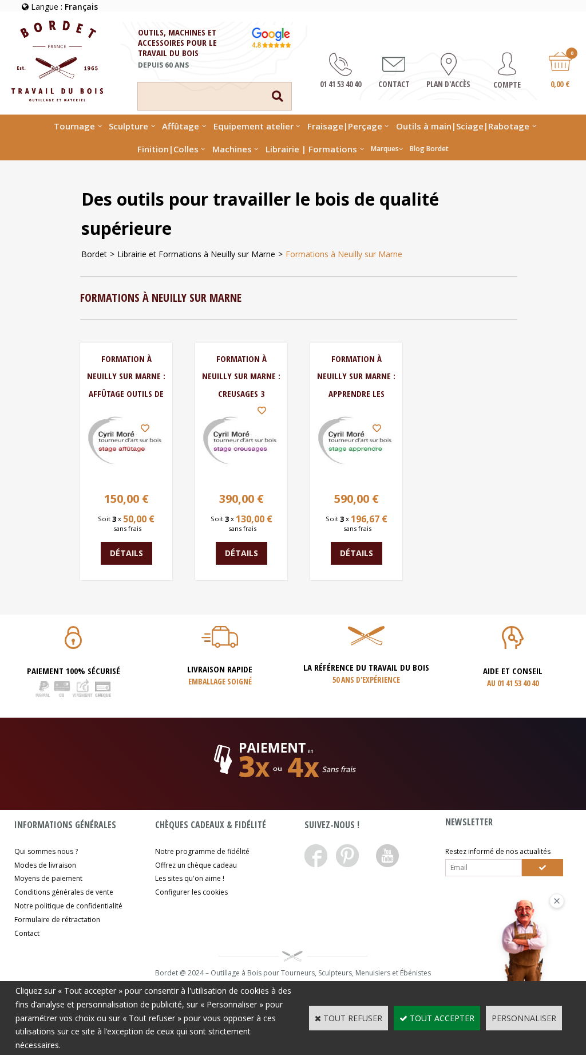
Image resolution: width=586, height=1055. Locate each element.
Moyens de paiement (48, 878)
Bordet (94, 254)
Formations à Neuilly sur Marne (344, 254)
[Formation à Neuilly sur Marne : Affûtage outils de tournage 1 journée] (126, 476)
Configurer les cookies (191, 892)
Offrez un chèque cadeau (196, 865)
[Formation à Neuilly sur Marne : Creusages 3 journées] (241, 476)
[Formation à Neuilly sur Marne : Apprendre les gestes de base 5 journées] (356, 476)
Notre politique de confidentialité (68, 906)
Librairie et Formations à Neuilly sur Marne (196, 254)
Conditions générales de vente (63, 892)
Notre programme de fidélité (202, 851)
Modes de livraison (45, 865)
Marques (385, 148)
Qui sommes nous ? (46, 851)
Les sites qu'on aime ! (189, 878)
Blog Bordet (429, 148)
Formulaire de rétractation (57, 919)
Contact (26, 933)
